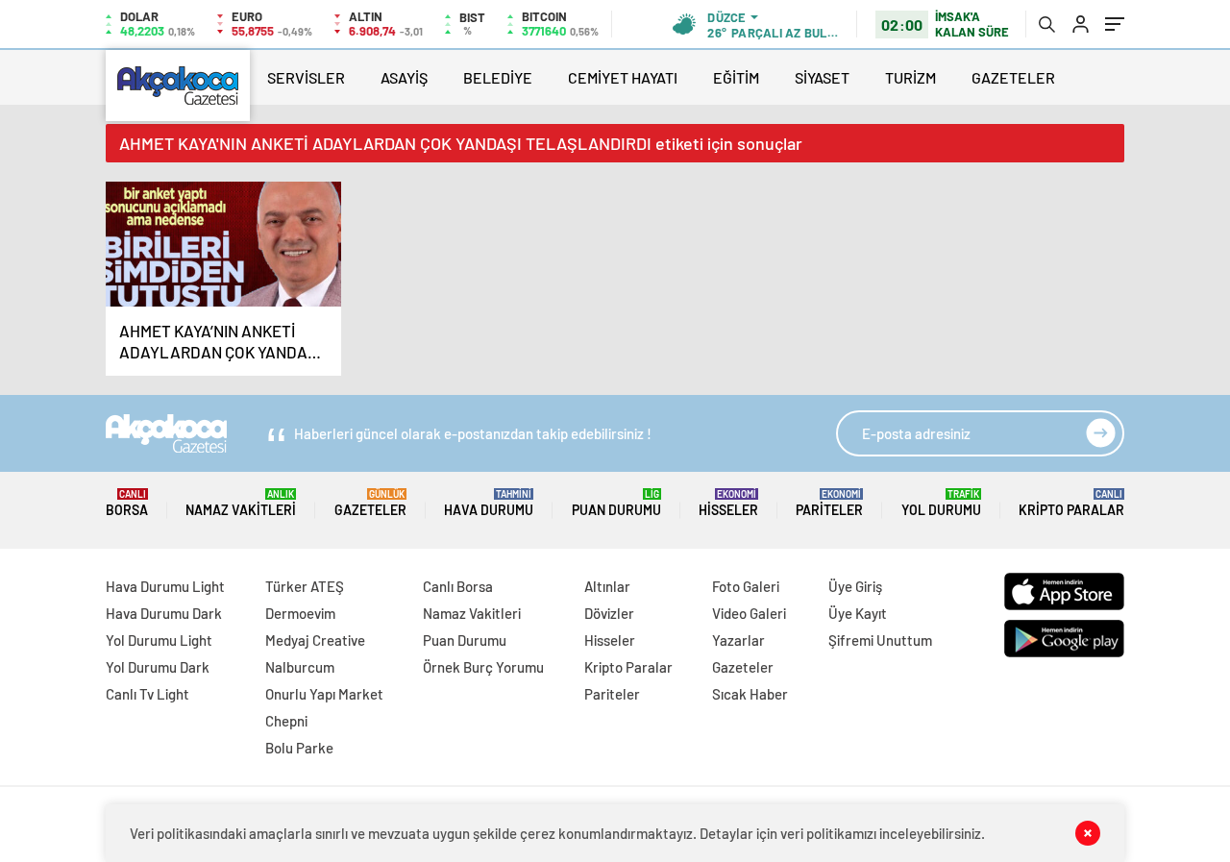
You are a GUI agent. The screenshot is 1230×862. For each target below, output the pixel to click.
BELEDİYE (497, 77)
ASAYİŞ (404, 77)
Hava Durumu (488, 503)
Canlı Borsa (458, 586)
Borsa (127, 503)
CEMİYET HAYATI (622, 77)
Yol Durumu (941, 503)
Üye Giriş (855, 586)
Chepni (286, 720)
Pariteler (829, 503)
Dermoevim (300, 613)
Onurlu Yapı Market (324, 693)
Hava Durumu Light (165, 586)
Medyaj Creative (315, 640)
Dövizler (609, 613)
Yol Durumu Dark (157, 667)
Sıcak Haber (750, 693)
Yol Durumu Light (159, 640)
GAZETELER (1013, 77)
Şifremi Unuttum (880, 640)
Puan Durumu (616, 503)
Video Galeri (749, 613)
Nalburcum (299, 667)
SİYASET (822, 77)
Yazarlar (738, 640)
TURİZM (910, 77)
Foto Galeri (745, 586)
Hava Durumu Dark (164, 613)
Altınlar (607, 586)
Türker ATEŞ (304, 586)
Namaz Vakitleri (240, 503)
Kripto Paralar (1071, 503)
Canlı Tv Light (147, 693)
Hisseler (728, 503)
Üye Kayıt (857, 613)
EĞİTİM (736, 77)
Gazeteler (370, 503)
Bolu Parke (299, 747)
